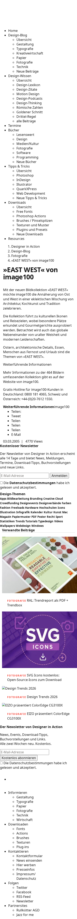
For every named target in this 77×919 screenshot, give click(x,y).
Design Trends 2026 (42, 697)
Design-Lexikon (28, 85)
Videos (58, 521)
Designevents (29, 503)
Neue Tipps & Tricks (31, 198)
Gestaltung (25, 44)
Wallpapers (7, 526)
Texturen (23, 842)
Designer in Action (24, 18)
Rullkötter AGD (28, 910)
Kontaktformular (29, 856)
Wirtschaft (24, 819)
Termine (14, 125)
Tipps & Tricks (19, 166)
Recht (51, 517)
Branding (36, 499)
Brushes (22, 838)
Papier (21, 57)
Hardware (31, 508)
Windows (37, 526)
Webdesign (23, 526)
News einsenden (29, 860)
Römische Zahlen (29, 107)
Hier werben (26, 865)
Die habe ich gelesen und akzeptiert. (35, 485)
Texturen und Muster (32, 225)
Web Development (30, 193)
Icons (61, 508)
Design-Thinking (29, 103)
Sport (59, 517)
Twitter (22, 887)
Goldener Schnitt (29, 112)
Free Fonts (24, 211)
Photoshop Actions (31, 216)
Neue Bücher (26, 162)
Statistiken (7, 521)
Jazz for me (25, 914)
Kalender (37, 512)
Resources (16, 238)
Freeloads (17, 508)
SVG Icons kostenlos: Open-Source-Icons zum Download (34, 677)
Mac (65, 512)
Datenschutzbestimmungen (32, 483)
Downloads (17, 202)
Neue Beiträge (27, 71)
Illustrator (24, 184)
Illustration (7, 512)
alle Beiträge (26, 121)
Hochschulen (48, 508)
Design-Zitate (26, 89)
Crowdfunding (9, 503)
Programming (27, 157)
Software (23, 152)
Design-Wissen (19, 76)
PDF (34, 517)
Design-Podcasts (29, 98)
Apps (3, 499)
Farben (66, 503)
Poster (41, 517)
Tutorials (31, 521)
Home (13, 30)
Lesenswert (25, 134)
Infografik (23, 512)
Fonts (20, 829)
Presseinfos (25, 869)
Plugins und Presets (31, 229)
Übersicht (24, 39)
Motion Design (27, 94)
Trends (20, 521)
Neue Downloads (29, 234)
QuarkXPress (26, 189)
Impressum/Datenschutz (26, 876)
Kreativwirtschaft (29, 53)
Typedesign (45, 521)
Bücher (13, 130)
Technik (22, 67)
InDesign (23, 180)
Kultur (48, 512)
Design (21, 139)
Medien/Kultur (27, 143)
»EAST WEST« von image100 (32, 260)
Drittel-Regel (26, 116)
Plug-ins (22, 847)
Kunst (57, 512)
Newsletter (24, 901)
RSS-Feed (23, 896)
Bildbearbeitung (18, 499)
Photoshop (25, 175)
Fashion (5, 508)
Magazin (5, 517)
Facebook (23, 892)
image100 (61, 407)
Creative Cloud (53, 499)
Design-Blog (17, 35)
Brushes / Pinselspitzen (34, 220)
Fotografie (24, 62)
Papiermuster (21, 517)
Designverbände (50, 503)
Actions (22, 833)
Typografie (24, 48)
